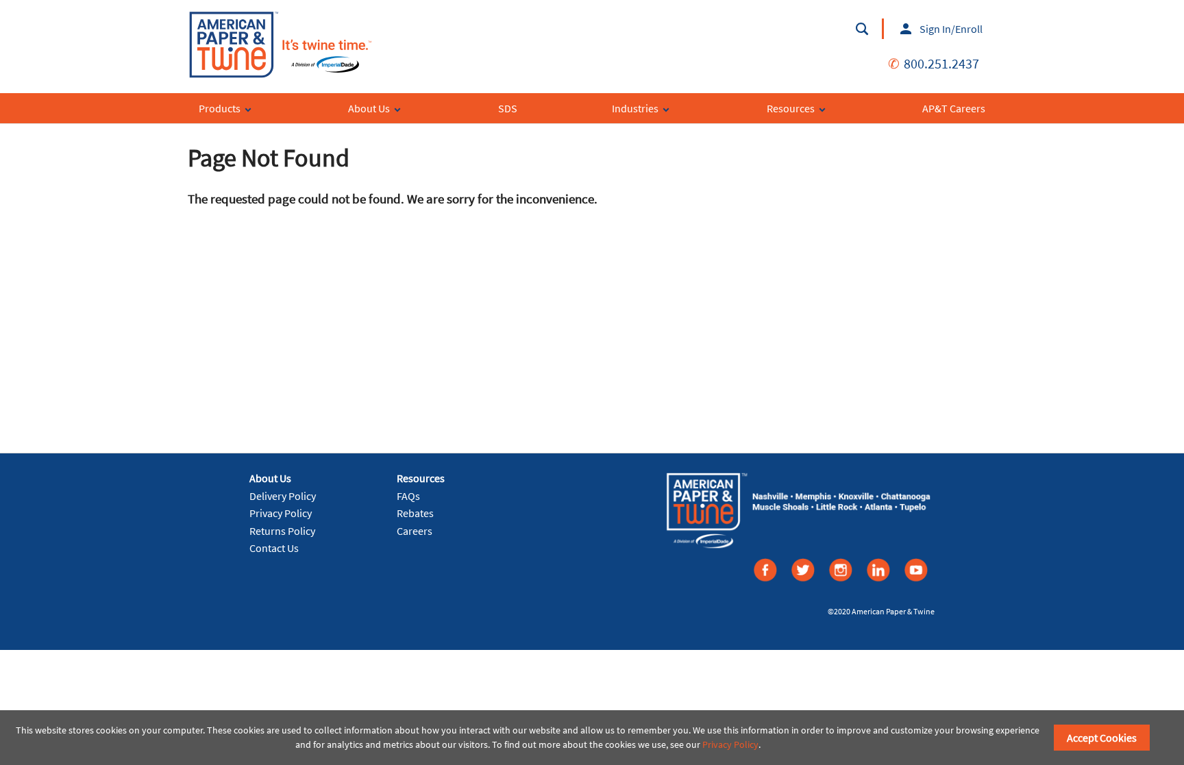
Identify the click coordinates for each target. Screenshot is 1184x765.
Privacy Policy (280, 513)
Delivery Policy (282, 496)
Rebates (415, 513)
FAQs (408, 496)
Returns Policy (282, 531)
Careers (414, 531)
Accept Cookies (1102, 737)
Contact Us (274, 548)
